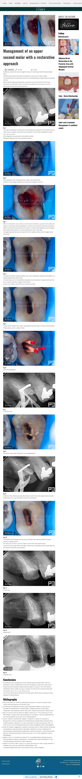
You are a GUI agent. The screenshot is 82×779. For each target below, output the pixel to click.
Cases (10, 3)
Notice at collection (31, 777)
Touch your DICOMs (55, 3)
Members (17, 3)
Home (4, 3)
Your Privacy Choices (46, 777)
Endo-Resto (67, 3)
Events (25, 3)
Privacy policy (6, 761)
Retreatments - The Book (38, 3)
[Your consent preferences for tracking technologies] (79, 776)
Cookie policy (6, 764)
